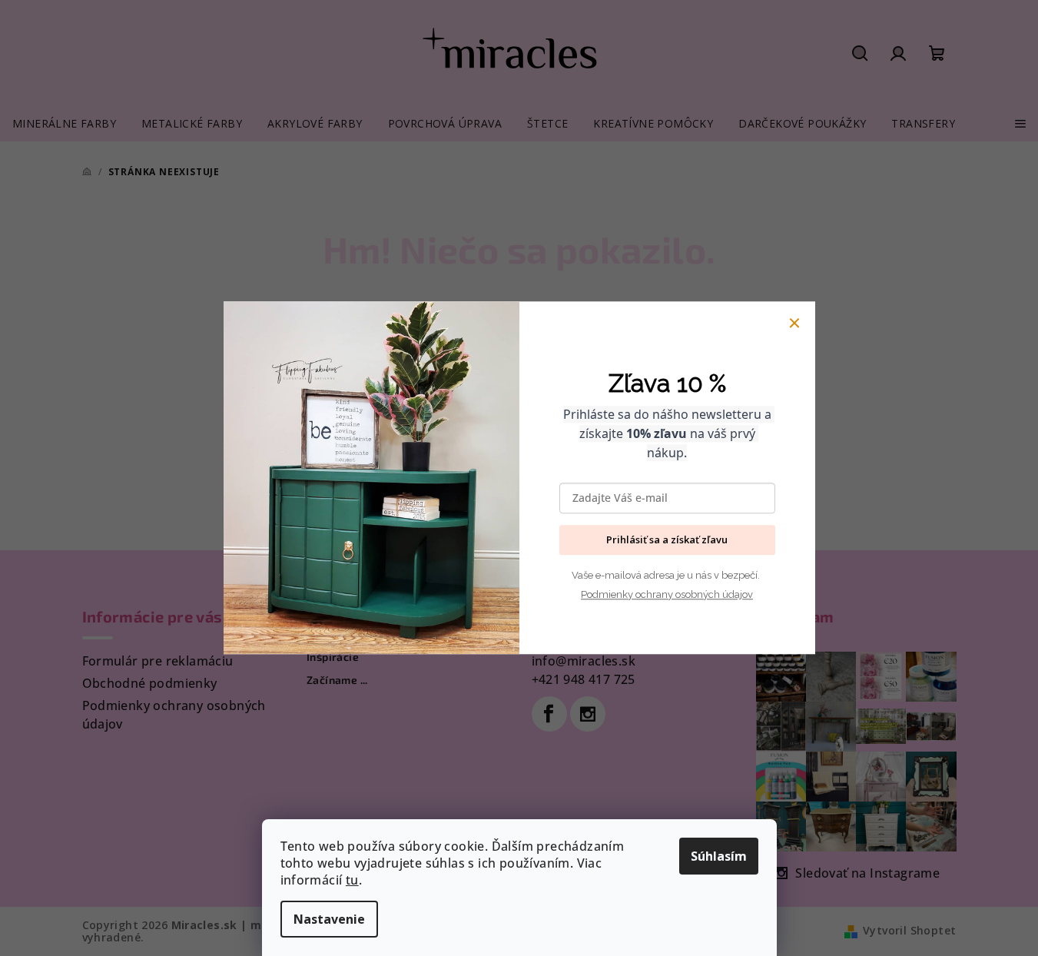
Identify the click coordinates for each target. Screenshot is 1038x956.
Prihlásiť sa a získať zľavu (667, 540)
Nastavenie (329, 919)
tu (352, 879)
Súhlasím (719, 856)
